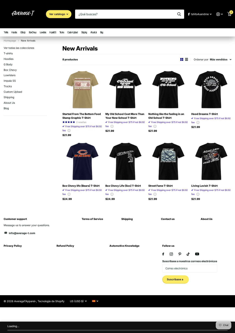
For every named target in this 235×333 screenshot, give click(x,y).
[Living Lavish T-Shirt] (211, 161)
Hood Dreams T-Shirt (204, 113)
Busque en (179, 14)
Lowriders (43, 32)
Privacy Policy (13, 245)
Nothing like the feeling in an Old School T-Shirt (166, 115)
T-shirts (6, 32)
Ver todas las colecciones (19, 47)
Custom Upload (72, 32)
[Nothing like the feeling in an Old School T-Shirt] (168, 90)
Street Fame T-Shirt (160, 185)
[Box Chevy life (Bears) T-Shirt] (82, 161)
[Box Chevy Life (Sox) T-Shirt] (125, 161)
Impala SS (52, 32)
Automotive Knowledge (124, 245)
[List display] (186, 59)
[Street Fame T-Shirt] (168, 161)
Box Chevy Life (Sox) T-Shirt (123, 185)
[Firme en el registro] (219, 14)
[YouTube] (197, 254)
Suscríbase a (175, 279)
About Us (93, 32)
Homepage (10, 40)
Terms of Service (92, 218)
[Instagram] (171, 254)
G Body (22, 32)
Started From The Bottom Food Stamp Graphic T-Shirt (81, 115)
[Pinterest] (179, 254)
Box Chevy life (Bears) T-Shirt (81, 185)
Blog (101, 32)
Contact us (168, 218)
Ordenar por (201, 59)
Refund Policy (65, 245)
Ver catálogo (57, 14)
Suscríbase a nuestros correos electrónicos (189, 261)
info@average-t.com (22, 233)
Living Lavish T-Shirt (204, 185)
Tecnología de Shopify (51, 301)
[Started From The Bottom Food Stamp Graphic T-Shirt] (82, 90)
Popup (69, 130)
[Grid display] (181, 59)
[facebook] (163, 254)
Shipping (84, 32)
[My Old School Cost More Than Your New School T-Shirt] (125, 90)
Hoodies (14, 32)
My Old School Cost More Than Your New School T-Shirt (124, 115)
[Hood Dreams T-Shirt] (211, 90)
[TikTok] (188, 254)
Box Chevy (32, 32)
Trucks (61, 32)
